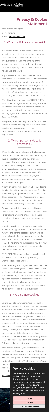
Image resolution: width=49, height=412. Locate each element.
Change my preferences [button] (29, 406)
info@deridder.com (17, 36)
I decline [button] (29, 402)
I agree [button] (29, 398)
